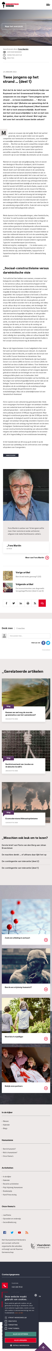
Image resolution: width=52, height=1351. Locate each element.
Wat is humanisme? (10, 1152)
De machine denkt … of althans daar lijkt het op (24, 855)
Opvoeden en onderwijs (12, 1218)
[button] (20, 1345)
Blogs (5, 1128)
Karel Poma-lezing (10, 1194)
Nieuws (6, 1121)
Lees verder (19, 1313)
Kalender (6, 1125)
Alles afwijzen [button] (20, 1340)
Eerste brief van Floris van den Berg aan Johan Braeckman (24, 846)
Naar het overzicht (14, 26)
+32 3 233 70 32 (16, 1287)
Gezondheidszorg (9, 1222)
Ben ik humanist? (9, 1149)
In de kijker (7, 1176)
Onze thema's (8, 1156)
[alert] (20, 1320)
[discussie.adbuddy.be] (26, 639)
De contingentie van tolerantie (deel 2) (20, 861)
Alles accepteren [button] (20, 1334)
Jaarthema (7, 1215)
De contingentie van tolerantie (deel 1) (20, 868)
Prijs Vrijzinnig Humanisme (13, 1187)
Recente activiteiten (11, 1184)
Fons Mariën (23, 49)
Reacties (10, 58)
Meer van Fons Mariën (34, 558)
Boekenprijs (7, 1191)
